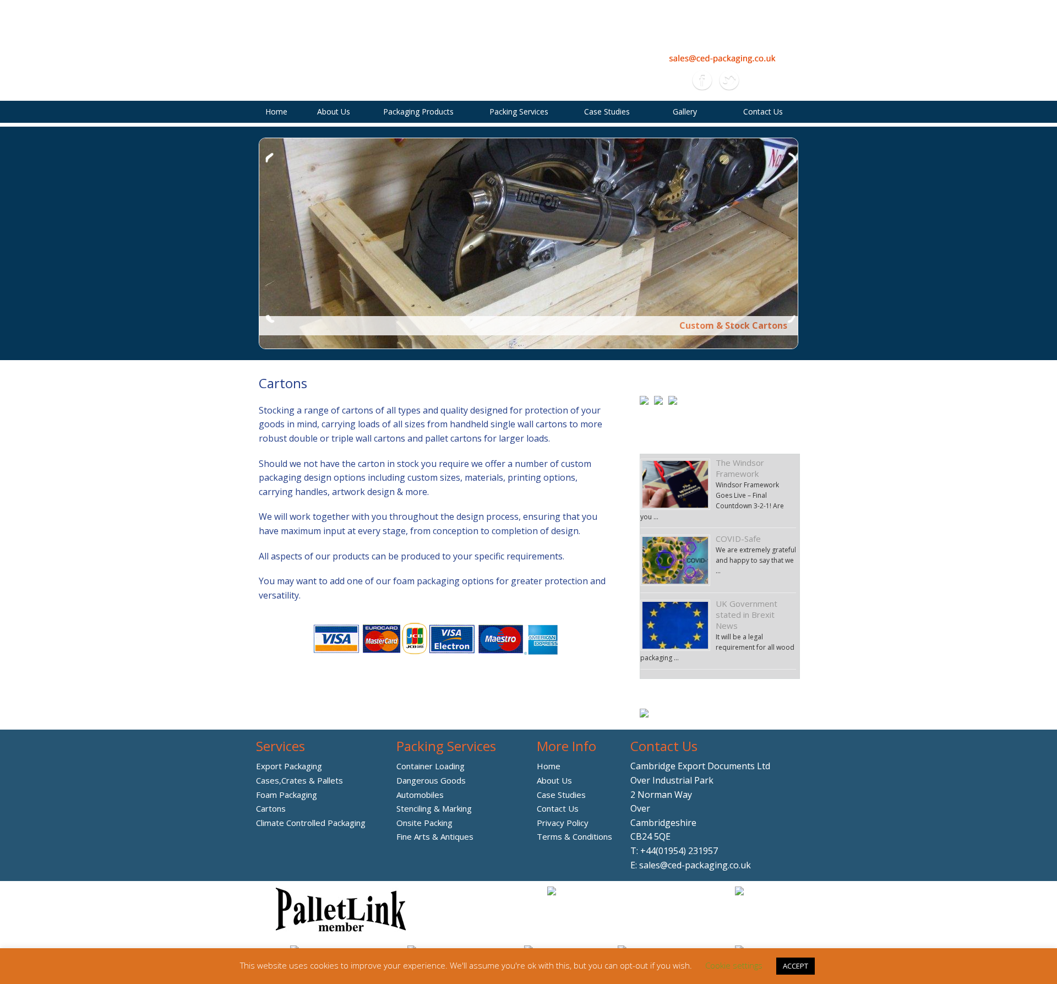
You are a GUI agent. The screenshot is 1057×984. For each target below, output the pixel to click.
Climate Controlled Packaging (311, 822)
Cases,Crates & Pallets (299, 780)
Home (276, 111)
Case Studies (607, 111)
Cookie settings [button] (733, 965)
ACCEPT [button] (795, 966)
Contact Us (763, 111)
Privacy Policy (563, 822)
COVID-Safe (738, 538)
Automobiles (420, 794)
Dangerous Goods (431, 780)
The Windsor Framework (740, 468)
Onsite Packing (424, 822)
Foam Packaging (286, 794)
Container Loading (430, 765)
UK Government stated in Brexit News (746, 614)
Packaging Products (418, 111)
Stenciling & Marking (434, 808)
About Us (333, 111)
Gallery (685, 111)
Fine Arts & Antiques (434, 836)
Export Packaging (289, 765)
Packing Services (518, 111)
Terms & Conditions (574, 836)
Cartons (271, 808)
